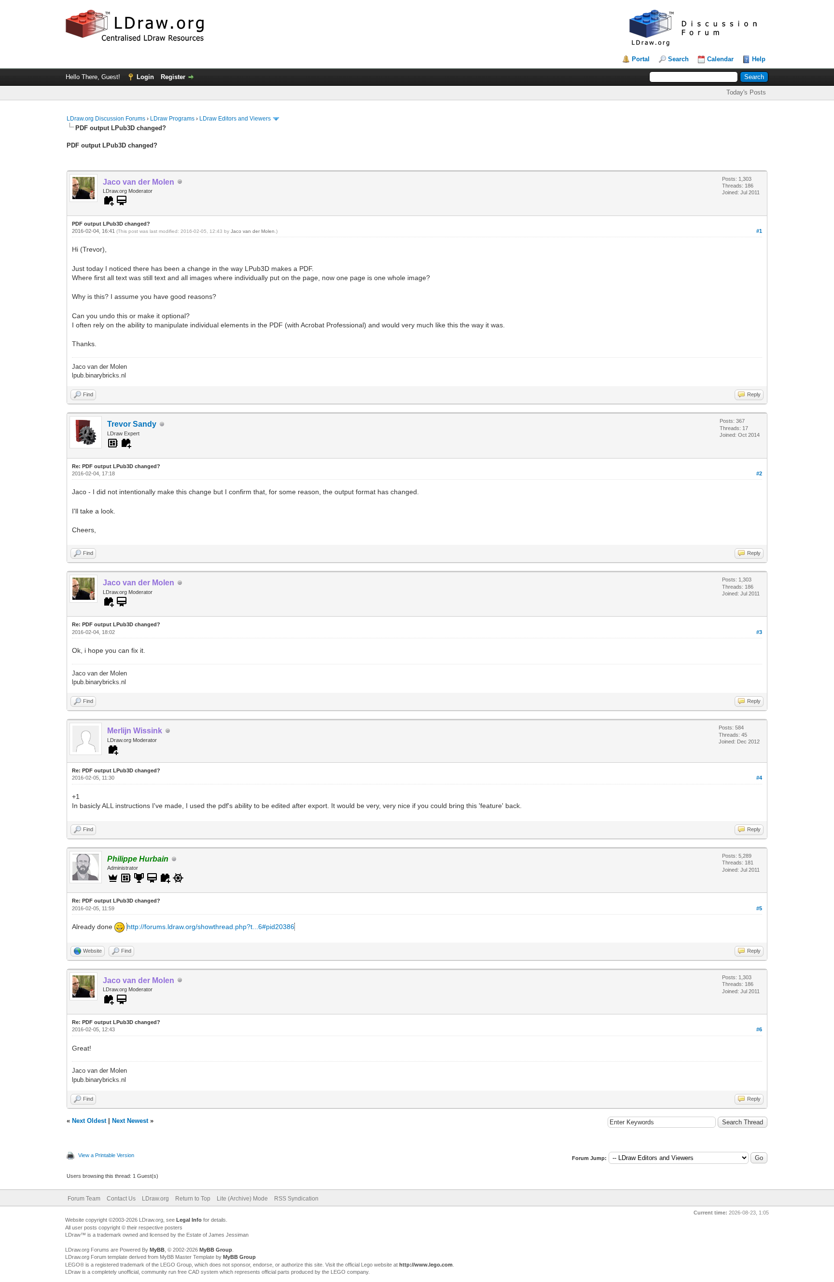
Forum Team (84, 1198)
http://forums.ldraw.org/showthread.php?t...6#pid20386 (210, 927)
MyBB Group (215, 1250)
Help (758, 59)
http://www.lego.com (426, 1265)
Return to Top (192, 1198)
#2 (759, 473)
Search (678, 59)
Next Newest (130, 1120)
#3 (759, 632)
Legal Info (189, 1220)
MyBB (157, 1250)
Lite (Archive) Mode (242, 1198)
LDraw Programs (172, 118)
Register (173, 77)
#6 (759, 1029)
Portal (641, 59)
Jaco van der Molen (253, 231)
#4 (759, 778)
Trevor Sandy (131, 424)
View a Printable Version (106, 1155)
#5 (759, 908)
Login (145, 77)
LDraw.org (155, 1198)
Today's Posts (746, 92)
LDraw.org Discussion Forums (106, 118)
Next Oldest (89, 1120)
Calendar (720, 59)
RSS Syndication (296, 1198)
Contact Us (121, 1198)
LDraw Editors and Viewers (235, 118)
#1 (759, 231)
